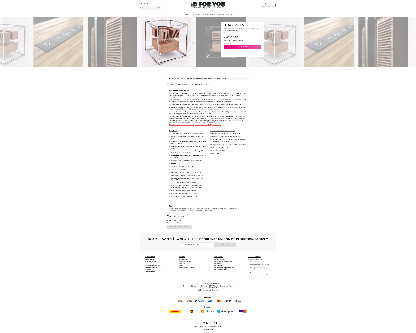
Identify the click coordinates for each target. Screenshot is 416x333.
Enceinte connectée (180, 209)
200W (189, 209)
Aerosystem (199, 210)
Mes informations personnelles (224, 268)
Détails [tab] (172, 84)
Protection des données (153, 266)
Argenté (191, 210)
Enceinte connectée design (220, 209)
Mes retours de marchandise (223, 262)
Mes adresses (218, 266)
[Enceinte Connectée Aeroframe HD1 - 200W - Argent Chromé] (58, 42)
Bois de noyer (208, 210)
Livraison (148, 270)
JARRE (171, 209)
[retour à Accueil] (169, 78)
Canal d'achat (183, 259)
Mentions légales (150, 262)
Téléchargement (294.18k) (180, 227)
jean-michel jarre (198, 209)
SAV (180, 266)
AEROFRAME (173, 210)
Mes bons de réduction (221, 270)
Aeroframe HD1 (182, 210)
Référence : (227, 33)
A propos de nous (151, 259)
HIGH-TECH (175, 78)
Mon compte (218, 257)
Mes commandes (219, 259)
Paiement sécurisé (151, 268)
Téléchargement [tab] (197, 84)
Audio (182, 78)
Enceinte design (234, 209)
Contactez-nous (150, 272)
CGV (146, 264)
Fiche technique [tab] (183, 84)
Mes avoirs (217, 264)
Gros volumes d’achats (186, 268)
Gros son (207, 209)
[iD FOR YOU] (208, 4)
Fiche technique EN (174, 220)
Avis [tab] (207, 84)
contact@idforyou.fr (211, 290)
